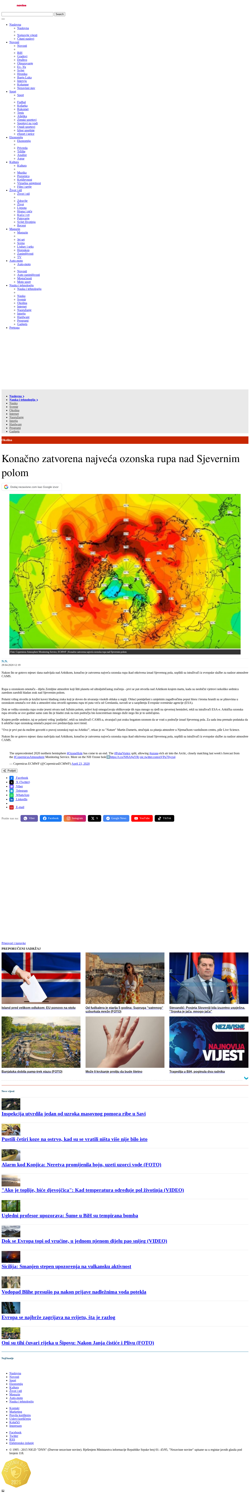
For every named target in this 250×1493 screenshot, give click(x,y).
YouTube (144, 818)
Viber (19, 786)
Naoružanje (16, 417)
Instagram (77, 818)
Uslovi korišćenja (20, 1418)
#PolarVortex (122, 753)
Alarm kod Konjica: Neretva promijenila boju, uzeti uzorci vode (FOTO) (81, 1164)
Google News (118, 818)
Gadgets (14, 431)
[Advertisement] (125, 360)
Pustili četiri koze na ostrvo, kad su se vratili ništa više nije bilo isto (74, 1139)
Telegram (21, 790)
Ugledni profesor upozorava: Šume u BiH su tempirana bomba (70, 1215)
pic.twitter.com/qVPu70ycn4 (157, 757)
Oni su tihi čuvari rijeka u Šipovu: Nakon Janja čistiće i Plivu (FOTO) (78, 1343)
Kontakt (14, 1408)
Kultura (14, 162)
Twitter (13, 1436)
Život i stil (15, 190)
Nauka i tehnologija (21, 285)
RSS (12, 1439)
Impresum (15, 1425)
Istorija (13, 420)
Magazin (14, 229)
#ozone (153, 753)
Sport (12, 91)
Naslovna (15, 24)
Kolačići (14, 1422)
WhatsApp (22, 795)
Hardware (15, 424)
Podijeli (11, 770)
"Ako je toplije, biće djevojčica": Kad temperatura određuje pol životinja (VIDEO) (93, 1190)
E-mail (19, 807)
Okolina (14, 410)
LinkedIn (21, 799)
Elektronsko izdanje (21, 1443)
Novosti (14, 42)
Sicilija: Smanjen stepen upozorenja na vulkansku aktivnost (66, 1266)
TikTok (167, 818)
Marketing (15, 1411)
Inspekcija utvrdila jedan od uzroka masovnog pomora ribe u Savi (74, 1114)
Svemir (13, 406)
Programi (15, 428)
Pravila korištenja (20, 1415)
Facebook (21, 777)
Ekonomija (16, 137)
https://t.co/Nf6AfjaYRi (124, 757)
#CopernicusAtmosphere (29, 757)
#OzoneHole (75, 753)
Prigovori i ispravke (14, 943)
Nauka (13, 403)
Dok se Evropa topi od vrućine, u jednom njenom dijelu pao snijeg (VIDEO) (84, 1241)
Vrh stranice (12, 1366)
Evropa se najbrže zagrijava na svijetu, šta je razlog (58, 1317)
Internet (14, 413)
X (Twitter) (22, 782)
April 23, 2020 (80, 763)
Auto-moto (16, 260)
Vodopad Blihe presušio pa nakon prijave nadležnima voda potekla (74, 1292)
